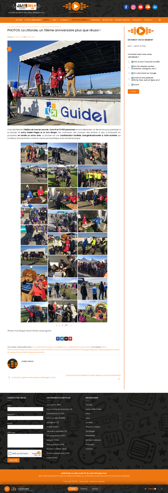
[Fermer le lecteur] (162, 489)
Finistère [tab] (84, 489)
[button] (160, 20)
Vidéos (50, 457)
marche (41, 352)
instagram (51, 422)
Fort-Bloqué (82, 350)
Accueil (19, 20)
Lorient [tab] (73, 489)
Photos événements (54, 27)
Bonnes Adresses (122, 20)
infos (106, 350)
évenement (72, 350)
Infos (46, 20)
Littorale (28, 352)
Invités (49, 426)
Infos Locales (28, 27)
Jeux (54, 20)
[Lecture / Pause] (7, 489)
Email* (10, 423)
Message (11, 432)
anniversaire (18, 350)
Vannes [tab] (95, 489)
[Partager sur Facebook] (58, 339)
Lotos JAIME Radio (33, 20)
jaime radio (113, 350)
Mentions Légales (97, 481)
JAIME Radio (30, 37)
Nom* (9, 406)
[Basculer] (120, 413)
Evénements (18, 27)
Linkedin (50, 440)
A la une (10, 27)
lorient (34, 352)
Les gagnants (53, 435)
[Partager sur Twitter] (62, 339)
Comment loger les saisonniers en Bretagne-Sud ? (33, 377)
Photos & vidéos (79, 20)
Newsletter (108, 20)
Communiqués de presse (58, 409)
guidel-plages (98, 350)
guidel (89, 350)
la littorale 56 (19, 352)
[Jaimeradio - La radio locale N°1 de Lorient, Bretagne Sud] (26, 6)
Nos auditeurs (53, 444)
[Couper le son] (145, 489)
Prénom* (11, 414)
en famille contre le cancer (55, 350)
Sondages (95, 20)
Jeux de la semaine (55, 431)
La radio (64, 20)
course (41, 350)
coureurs (34, 350)
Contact (148, 20)
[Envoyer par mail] (66, 339)
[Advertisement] (144, 131)
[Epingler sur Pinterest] (70, 339)
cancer (27, 350)
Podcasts (136, 20)
